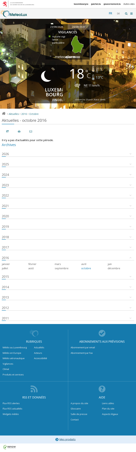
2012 (5, 308)
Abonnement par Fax (82, 353)
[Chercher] (126, 13)
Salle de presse (79, 414)
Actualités (39, 347)
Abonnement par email (83, 347)
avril (83, 264)
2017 (5, 247)
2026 (5, 154)
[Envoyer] (31, 131)
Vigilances (8, 363)
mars (58, 264)
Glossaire (76, 408)
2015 (5, 276)
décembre (114, 268)
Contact (75, 419)
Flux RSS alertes (11, 403)
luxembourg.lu (81, 4)
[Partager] (7, 131)
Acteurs (38, 353)
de (118, 13)
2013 (5, 297)
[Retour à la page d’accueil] (13, 15)
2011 (5, 318)
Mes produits (67, 439)
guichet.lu (96, 4)
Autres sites (129, 4)
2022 (5, 195)
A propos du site (79, 403)
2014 (5, 287)
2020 (5, 216)
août (31, 268)
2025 (5, 164)
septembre (62, 268)
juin (110, 264)
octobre (86, 268)
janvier (6, 264)
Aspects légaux (110, 414)
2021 (5, 206)
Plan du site (108, 408)
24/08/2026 (78, 26)
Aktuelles (14, 114)
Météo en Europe (12, 353)
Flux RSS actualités (12, 408)
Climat (6, 369)
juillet (5, 268)
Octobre (34, 114)
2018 (5, 237)
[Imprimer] (19, 131)
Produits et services (13, 374)
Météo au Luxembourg (15, 347)
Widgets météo (11, 414)
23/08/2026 (56, 26)
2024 (5, 174)
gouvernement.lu (112, 4)
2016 (24, 114)
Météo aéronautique (14, 358)
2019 (5, 226)
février (32, 264)
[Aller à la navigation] (131, 13)
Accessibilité (40, 358)
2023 (5, 185)
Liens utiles (108, 403)
